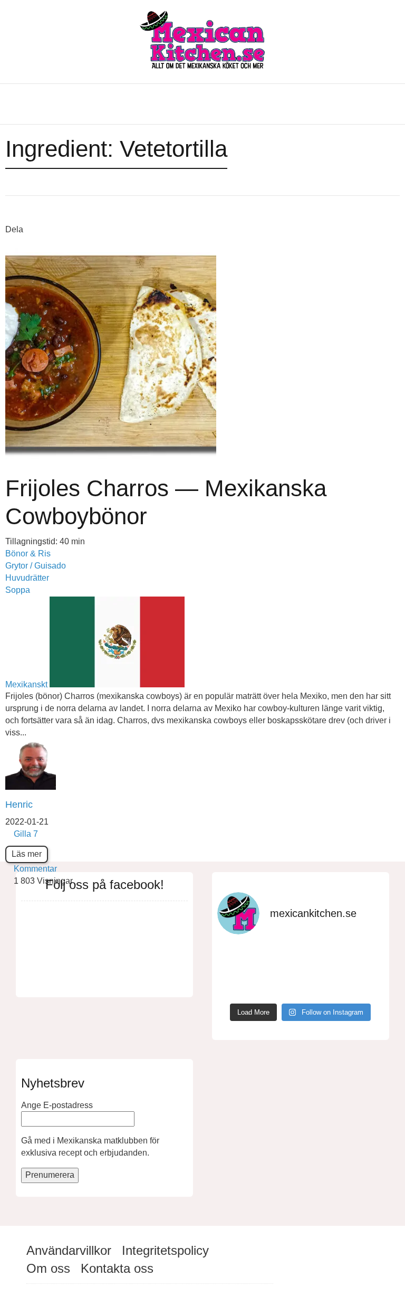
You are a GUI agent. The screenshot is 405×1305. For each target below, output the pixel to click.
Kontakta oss (117, 1268)
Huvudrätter (27, 577)
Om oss (48, 1268)
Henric (19, 804)
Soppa (17, 589)
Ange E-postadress (57, 1105)
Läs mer (27, 853)
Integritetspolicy (165, 1250)
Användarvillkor (68, 1250)
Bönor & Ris (28, 553)
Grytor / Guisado (35, 565)
